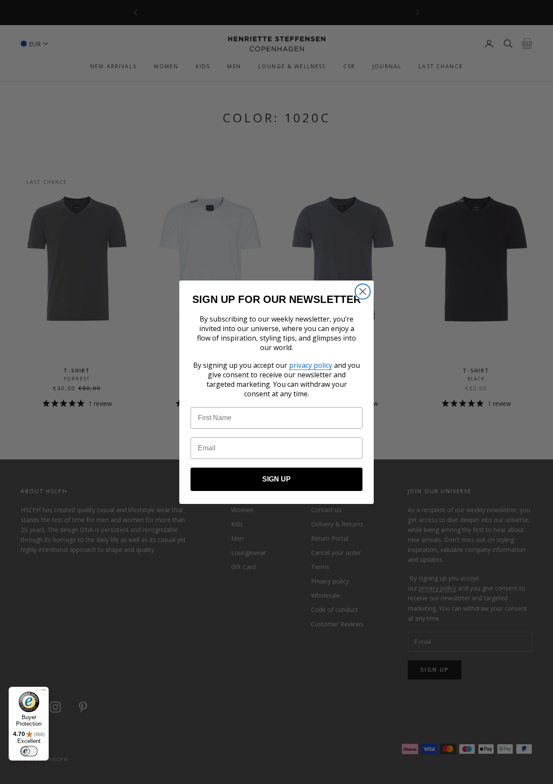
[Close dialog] (362, 291)
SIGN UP (276, 479)
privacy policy (310, 365)
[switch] (29, 751)
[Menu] (43, 692)
